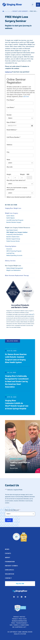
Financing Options (10, 246)
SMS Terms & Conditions (19, 625)
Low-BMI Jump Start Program (14, 220)
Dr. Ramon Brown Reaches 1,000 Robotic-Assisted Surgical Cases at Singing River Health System (16, 358)
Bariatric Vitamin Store (12, 237)
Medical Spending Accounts (14, 255)
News (7, 549)
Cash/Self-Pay (10, 253)
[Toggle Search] (32, 5)
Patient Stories (11, 566)
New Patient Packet (12, 230)
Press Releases (11, 349)
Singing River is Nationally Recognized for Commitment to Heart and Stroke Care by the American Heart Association (17, 381)
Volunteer (9, 574)
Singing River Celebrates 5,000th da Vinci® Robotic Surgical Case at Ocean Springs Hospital (16, 405)
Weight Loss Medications (13, 270)
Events (8, 553)
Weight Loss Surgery (20, 11)
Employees (9, 570)
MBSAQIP (31, 314)
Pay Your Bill (20, 583)
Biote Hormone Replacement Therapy (17, 275)
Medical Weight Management (14, 268)
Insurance (9, 249)
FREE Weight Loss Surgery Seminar (17, 232)
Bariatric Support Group (13, 239)
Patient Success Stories (13, 241)
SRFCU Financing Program (13, 251)
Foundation (10, 561)
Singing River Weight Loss (13, 208)
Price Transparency (19, 623)
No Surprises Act (19, 627)
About (7, 557)
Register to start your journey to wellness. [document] (18, 27)
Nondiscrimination (19, 621)
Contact (8, 578)
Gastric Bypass (10, 218)
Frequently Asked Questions (14, 234)
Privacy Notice (19, 617)
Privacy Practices (19, 619)
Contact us (8, 72)
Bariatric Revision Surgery (13, 222)
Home (3, 11)
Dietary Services (10, 261)
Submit (9, 520)
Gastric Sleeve (10, 216)
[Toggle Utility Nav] (38, 5)
